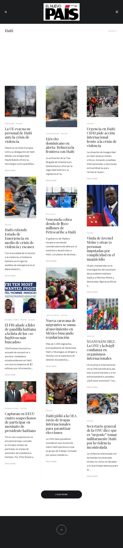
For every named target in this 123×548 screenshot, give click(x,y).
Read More (10, 170)
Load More (61, 494)
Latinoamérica (52, 133)
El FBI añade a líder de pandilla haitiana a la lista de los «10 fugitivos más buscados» (20, 333)
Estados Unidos (12, 319)
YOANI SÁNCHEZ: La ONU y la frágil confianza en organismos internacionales (101, 349)
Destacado (9, 123)
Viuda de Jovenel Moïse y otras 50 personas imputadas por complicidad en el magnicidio (101, 248)
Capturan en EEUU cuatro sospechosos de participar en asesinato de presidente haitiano (20, 422)
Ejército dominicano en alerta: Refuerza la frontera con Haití (60, 145)
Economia (50, 214)
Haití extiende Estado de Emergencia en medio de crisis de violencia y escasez (19, 238)
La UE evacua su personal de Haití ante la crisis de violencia (18, 135)
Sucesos (31, 319)
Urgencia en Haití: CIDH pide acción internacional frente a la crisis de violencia (102, 137)
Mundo (19, 123)
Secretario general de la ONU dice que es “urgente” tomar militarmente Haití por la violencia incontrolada (102, 436)
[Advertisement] (61, 61)
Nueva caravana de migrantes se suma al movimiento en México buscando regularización (61, 329)
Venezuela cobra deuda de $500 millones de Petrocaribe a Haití (61, 225)
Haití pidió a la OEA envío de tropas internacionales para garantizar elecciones (61, 424)
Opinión (90, 336)
